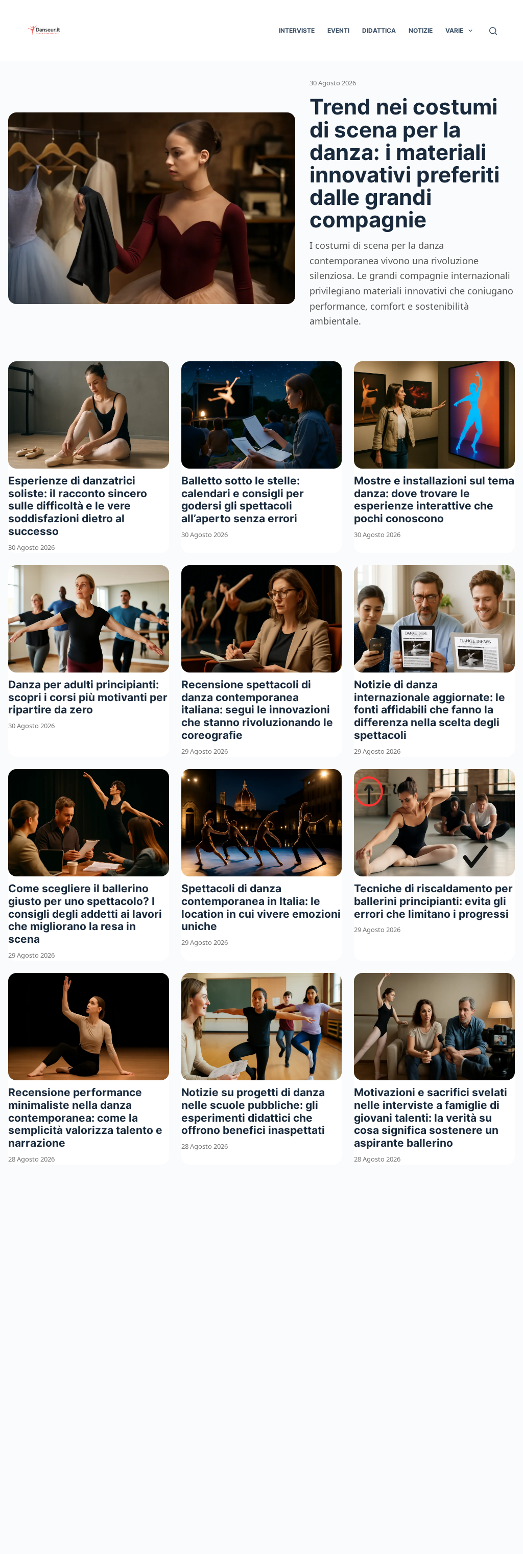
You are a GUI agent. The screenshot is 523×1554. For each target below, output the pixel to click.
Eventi (338, 30)
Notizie (421, 30)
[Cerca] (493, 31)
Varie (454, 30)
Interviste (297, 30)
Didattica (379, 30)
